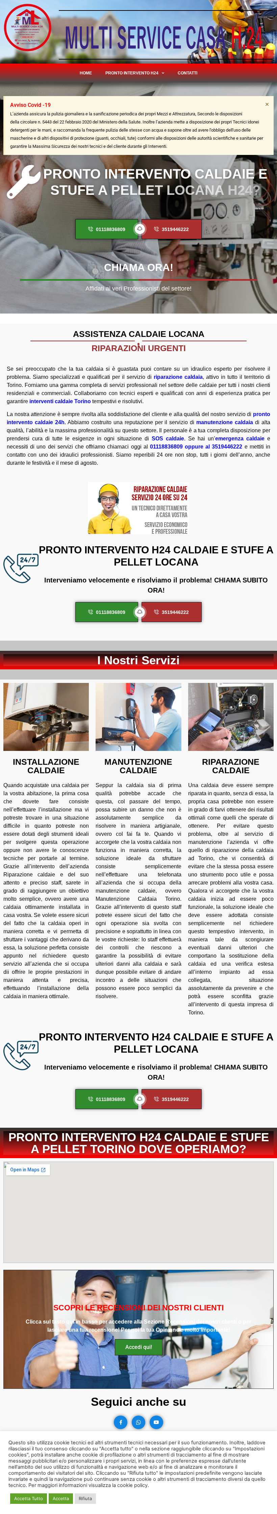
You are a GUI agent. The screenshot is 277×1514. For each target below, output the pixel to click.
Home (86, 73)
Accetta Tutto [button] (28, 1498)
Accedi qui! (138, 1347)
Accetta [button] (61, 1498)
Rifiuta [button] (85, 1498)
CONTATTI (187, 73)
